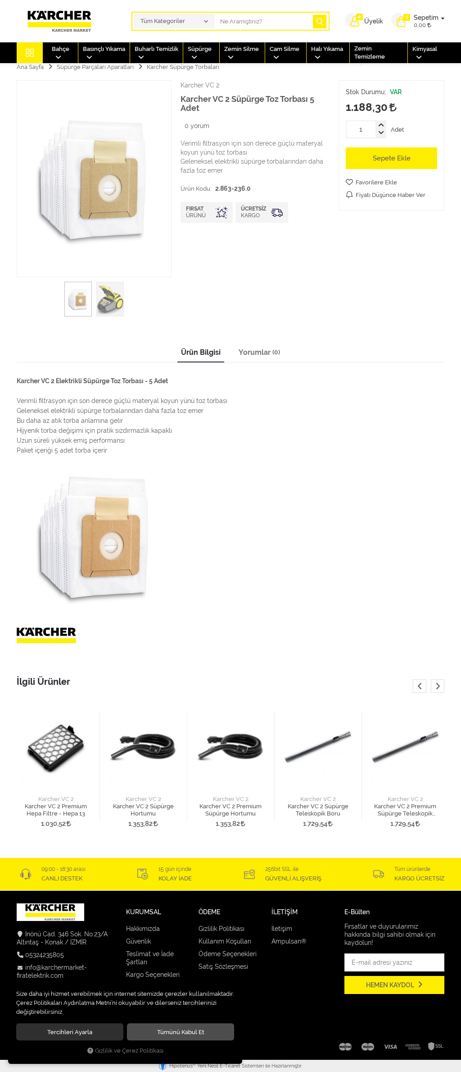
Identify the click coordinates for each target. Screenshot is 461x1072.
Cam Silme (284, 49)
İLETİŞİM (284, 912)
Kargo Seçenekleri (153, 974)
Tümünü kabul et (180, 1031)
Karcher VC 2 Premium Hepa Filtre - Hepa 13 (56, 810)
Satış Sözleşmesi (223, 966)
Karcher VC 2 (56, 799)
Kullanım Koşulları (225, 941)
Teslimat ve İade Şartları (150, 958)
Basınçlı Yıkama (104, 49)
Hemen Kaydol (391, 985)
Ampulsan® (289, 941)
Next (437, 686)
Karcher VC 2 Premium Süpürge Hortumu (230, 810)
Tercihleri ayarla (69, 1031)
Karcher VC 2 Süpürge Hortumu (143, 810)
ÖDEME (209, 912)
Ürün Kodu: (196, 188)
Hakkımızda (143, 928)
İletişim (281, 928)
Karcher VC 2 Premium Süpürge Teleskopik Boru (405, 810)
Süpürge (200, 49)
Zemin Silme (241, 49)
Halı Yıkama (327, 49)
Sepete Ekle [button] (392, 158)
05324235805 (44, 954)
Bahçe (60, 49)
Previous (419, 686)
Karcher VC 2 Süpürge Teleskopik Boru (318, 810)
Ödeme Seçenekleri (228, 953)
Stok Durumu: (366, 92)
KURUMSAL (143, 912)
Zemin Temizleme (369, 52)
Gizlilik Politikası (221, 928)
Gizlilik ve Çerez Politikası (129, 1050)
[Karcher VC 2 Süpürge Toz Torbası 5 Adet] (94, 179)
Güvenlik (138, 941)
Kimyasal (424, 49)
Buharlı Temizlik (156, 49)
